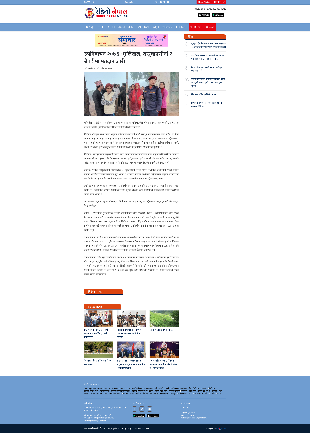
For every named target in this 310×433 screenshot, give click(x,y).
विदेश (146, 27)
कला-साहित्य (154, 393)
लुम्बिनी (93, 393)
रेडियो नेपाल (91, 68)
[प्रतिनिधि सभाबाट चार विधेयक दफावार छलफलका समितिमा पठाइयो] (131, 318)
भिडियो (132, 393)
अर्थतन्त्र (121, 27)
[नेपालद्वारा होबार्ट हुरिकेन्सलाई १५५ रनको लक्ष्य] (98, 350)
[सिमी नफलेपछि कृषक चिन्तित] (164, 318)
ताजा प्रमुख (173, 393)
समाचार (101, 27)
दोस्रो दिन (196, 388)
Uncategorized (90, 388)
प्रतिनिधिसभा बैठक (161, 391)
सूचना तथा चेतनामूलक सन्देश (120, 391)
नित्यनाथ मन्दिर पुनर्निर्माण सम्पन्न (204, 94)
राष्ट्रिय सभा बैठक (174, 391)
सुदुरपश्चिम (201, 391)
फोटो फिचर (192, 391)
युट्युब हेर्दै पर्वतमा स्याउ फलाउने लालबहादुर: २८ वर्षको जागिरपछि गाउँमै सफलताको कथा (208, 45)
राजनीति (111, 27)
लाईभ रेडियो (197, 27)
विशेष (191, 393)
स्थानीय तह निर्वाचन (115, 393)
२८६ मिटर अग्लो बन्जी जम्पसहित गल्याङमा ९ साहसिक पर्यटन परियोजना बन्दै (208, 57)
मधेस (220, 391)
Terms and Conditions (141, 428)
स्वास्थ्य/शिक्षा (198, 393)
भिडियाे (134, 391)
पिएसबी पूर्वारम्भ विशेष (91, 391)
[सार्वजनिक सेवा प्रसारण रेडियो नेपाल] (106, 12)
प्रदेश (139, 27)
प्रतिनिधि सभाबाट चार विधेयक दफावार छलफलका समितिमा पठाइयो (129, 333)
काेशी (208, 391)
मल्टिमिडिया (180, 27)
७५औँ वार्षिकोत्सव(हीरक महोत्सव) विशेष (178, 388)
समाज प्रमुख (164, 393)
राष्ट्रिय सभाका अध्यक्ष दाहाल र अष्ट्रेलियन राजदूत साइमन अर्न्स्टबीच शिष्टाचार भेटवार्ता (131, 364)
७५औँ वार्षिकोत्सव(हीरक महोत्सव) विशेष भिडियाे (147, 388)
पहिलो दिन (204, 388)
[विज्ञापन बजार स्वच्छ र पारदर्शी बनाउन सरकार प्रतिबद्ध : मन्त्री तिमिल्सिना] (98, 318)
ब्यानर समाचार (104, 391)
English (211, 27)
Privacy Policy (126, 428)
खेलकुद (155, 27)
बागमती (99, 393)
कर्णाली (214, 391)
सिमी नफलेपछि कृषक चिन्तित (162, 330)
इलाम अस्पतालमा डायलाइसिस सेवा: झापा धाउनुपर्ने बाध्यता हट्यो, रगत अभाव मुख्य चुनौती (208, 82)
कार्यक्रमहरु (167, 27)
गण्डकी (86, 393)
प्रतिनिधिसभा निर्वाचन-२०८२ (121, 388)
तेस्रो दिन (212, 388)
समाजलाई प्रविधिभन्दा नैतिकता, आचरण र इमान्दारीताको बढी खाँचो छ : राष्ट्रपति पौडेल (163, 364)
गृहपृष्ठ (91, 27)
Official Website (205, 2)
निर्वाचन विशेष (142, 391)
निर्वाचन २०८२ (219, 2)
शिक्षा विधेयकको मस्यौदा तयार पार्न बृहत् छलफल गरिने (207, 69)
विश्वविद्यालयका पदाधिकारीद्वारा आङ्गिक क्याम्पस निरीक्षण (206, 104)
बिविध (151, 391)
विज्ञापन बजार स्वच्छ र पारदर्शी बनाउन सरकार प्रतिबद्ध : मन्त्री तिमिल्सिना (96, 333)
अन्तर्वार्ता (184, 391)
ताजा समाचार (182, 393)
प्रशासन (125, 393)
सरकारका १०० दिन (103, 388)
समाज (130, 27)
